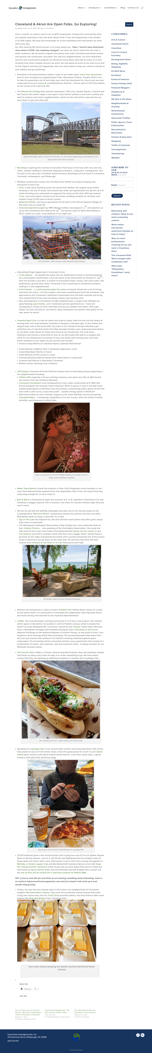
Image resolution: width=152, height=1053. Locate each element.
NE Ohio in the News (46, 28)
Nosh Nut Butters (37, 898)
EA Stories (116, 75)
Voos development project (32, 208)
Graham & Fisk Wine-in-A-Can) (48, 542)
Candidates (110, 8)
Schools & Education (121, 137)
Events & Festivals (120, 79)
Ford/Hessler (25, 289)
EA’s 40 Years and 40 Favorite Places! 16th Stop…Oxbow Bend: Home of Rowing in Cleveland (28, 1012)
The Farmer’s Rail (25, 652)
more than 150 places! (91, 74)
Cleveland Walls (27, 397)
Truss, (22, 196)
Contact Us (133, 8)
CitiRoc (20, 621)
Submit (117, 196)
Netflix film (66, 610)
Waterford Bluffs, (27, 202)
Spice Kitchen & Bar (40, 870)
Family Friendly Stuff (121, 83)
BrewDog (21, 168)
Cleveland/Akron (119, 44)
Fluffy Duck (53, 895)
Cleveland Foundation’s (30, 383)
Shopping (116, 141)
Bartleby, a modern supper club (32, 864)
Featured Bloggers (120, 88)
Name (118, 175)
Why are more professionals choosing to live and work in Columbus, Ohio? (121, 244)
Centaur (77, 627)
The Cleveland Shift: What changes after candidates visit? (121, 258)
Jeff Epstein (23, 371)
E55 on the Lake (26, 519)
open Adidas (39, 304)
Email (118, 185)
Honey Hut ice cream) (83, 531)
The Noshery (25, 534)
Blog (123, 8)
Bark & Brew (23, 500)
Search (129, 24)
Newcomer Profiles (120, 118)
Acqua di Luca (45, 83)
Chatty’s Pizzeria (32, 528)
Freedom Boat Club (26, 320)
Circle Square (25, 275)
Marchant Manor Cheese (38, 892)
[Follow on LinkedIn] (142, 1035)
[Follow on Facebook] (138, 1035)
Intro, (21, 187)
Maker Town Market (26, 488)
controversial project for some (51, 289)
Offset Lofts (25, 377)
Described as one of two (86, 630)
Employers (94, 8)
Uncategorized (118, 149)
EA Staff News (118, 71)
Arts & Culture (118, 40)
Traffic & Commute (120, 145)
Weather (115, 158)
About (81, 8)
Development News (121, 59)
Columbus (116, 48)
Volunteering (117, 153)
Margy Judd (22, 28)
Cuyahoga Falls (36, 749)
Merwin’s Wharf (41, 514)
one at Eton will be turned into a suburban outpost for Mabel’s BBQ (53, 873)
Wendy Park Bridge (30, 91)
